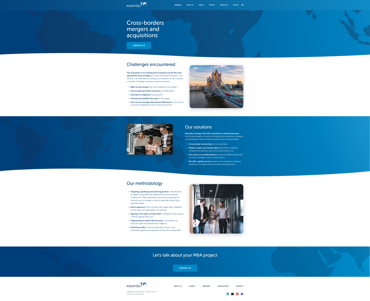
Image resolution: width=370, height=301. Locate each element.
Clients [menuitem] (201, 5)
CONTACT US (139, 45)
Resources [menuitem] (223, 5)
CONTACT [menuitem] (239, 286)
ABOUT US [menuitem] (178, 286)
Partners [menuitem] (212, 5)
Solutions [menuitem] (178, 5)
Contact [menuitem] (235, 5)
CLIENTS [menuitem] (192, 286)
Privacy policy (131, 294)
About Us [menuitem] (190, 5)
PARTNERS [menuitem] (206, 286)
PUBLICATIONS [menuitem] (223, 286)
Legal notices (140, 294)
